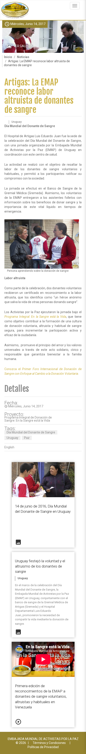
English (9, 447)
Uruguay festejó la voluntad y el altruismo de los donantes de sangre (40, 566)
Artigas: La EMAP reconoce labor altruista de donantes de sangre (38, 96)
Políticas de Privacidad (43, 747)
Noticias (23, 57)
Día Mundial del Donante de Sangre (31, 432)
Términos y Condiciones (49, 743)
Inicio (8, 57)
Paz (27, 438)
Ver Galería (22, 46)
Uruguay (12, 438)
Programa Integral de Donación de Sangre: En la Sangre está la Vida (28, 419)
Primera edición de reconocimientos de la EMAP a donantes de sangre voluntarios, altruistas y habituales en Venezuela (41, 696)
